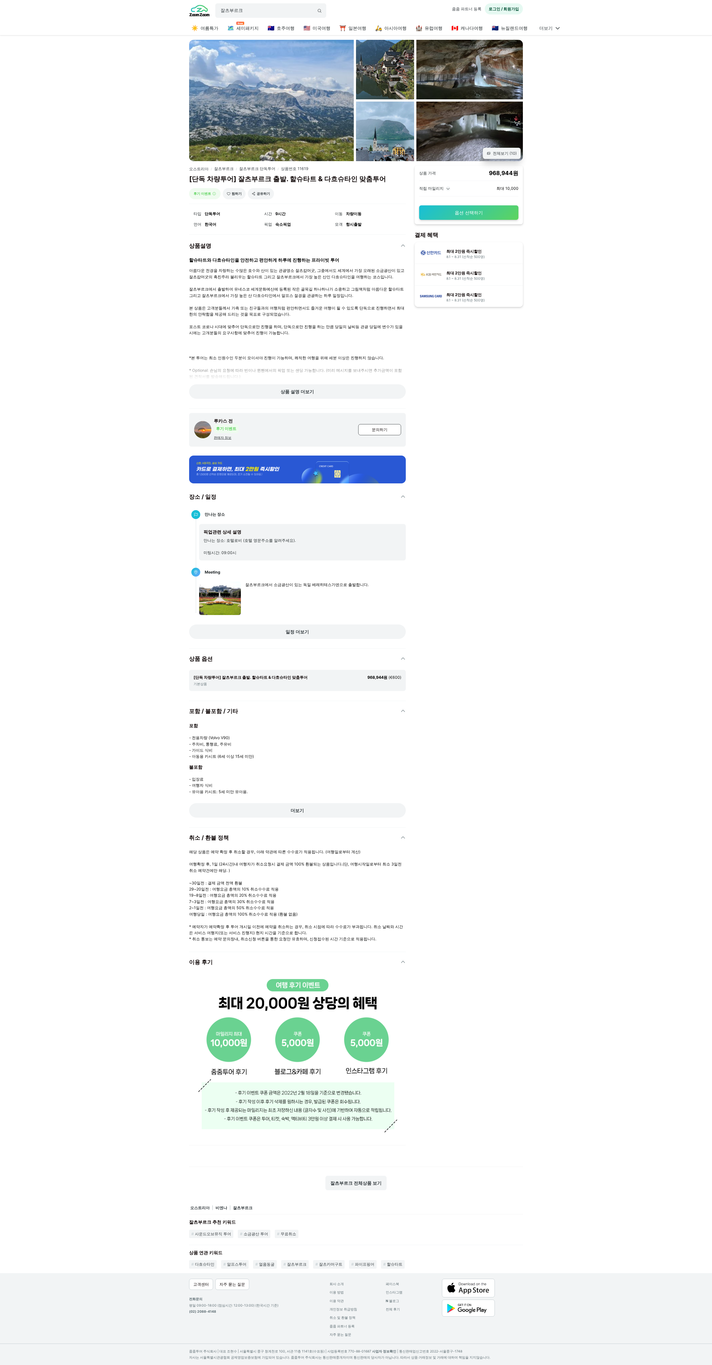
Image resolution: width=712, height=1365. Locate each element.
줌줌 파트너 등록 (466, 8)
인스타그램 (394, 1292)
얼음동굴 (267, 1264)
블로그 (392, 1301)
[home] (199, 11)
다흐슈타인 (204, 1264)
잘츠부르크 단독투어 (257, 168)
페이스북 (392, 1284)
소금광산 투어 (256, 1233)
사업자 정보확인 (384, 1351)
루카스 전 (223, 421)
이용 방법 (337, 1292)
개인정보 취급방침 (343, 1309)
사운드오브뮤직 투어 (213, 1233)
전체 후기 (393, 1309)
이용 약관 (337, 1301)
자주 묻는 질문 (340, 1334)
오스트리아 (199, 168)
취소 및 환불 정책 (342, 1317)
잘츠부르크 (224, 168)
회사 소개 (337, 1284)
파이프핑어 (364, 1264)
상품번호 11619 (294, 168)
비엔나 (221, 1207)
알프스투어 (236, 1264)
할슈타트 (394, 1264)
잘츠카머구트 (330, 1264)
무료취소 (288, 1233)
